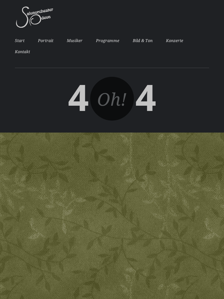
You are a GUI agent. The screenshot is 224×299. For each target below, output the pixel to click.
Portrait (45, 40)
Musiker (75, 40)
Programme (107, 40)
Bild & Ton (143, 40)
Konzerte (174, 40)
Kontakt (22, 51)
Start (19, 40)
